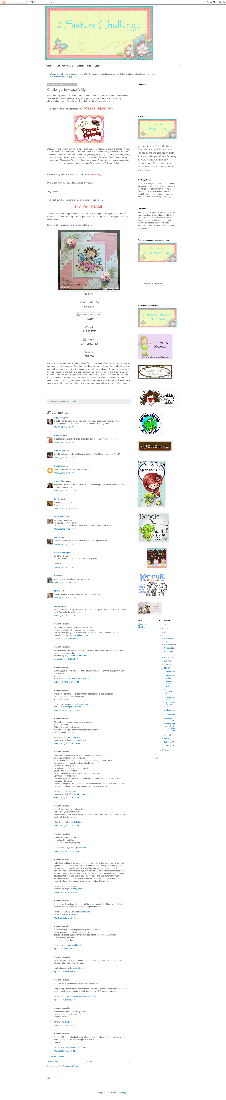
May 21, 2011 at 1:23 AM (64, 427)
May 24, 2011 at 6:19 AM (64, 544)
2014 (164, 625)
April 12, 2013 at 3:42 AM (64, 1000)
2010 (164, 750)
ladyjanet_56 (59, 451)
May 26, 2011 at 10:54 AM (65, 598)
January (167, 746)
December (168, 639)
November (168, 644)
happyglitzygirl (60, 418)
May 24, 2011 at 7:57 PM (64, 567)
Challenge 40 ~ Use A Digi (169, 683)
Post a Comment (58, 1056)
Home (49, 66)
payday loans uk (79, 968)
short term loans (78, 945)
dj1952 (57, 591)
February (168, 742)
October (167, 648)
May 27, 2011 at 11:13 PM (64, 616)
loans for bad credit (79, 656)
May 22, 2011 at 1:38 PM (64, 458)
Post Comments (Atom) (68, 1066)
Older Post (126, 1062)
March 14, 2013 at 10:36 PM (65, 892)
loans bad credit (81, 635)
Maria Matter (59, 517)
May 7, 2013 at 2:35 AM (64, 1025)
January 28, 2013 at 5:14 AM (66, 659)
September (168, 652)
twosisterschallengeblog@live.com (64, 77)
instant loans (84, 912)
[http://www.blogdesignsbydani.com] (48, 1078)
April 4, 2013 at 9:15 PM (64, 949)
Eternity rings (70, 791)
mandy (57, 537)
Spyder (57, 499)
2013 (164, 628)
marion (57, 606)
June (166, 665)
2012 (164, 632)
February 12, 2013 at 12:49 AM (67, 744)
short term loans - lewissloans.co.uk (81, 996)
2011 (164, 635)
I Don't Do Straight (62, 553)
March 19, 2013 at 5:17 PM (65, 918)
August (167, 657)
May (166, 668)
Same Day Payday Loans (75, 1047)
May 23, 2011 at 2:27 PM (64, 529)
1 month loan (77, 737)
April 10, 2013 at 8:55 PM (64, 972)
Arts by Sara (59, 481)
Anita (56, 575)
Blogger (124, 1093)
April (166, 735)
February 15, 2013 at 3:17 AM (66, 798)
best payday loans (81, 704)
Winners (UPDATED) (169, 692)
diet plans (78, 822)
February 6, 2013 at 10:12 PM (66, 682)
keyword (82, 848)
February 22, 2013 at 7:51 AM (66, 826)
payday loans (70, 886)
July (166, 661)
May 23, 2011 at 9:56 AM (64, 473)
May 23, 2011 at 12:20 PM (65, 508)
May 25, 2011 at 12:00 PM (65, 582)
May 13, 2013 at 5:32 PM (64, 1051)
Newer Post (53, 1062)
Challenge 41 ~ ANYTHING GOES (170, 674)
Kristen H (58, 435)
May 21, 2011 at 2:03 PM (64, 442)
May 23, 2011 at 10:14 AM (65, 491)
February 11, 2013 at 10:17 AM (67, 710)
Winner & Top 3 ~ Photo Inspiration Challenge (169, 727)
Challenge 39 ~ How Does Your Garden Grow (169, 702)
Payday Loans (67, 1022)
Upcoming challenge (169, 719)
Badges (98, 66)
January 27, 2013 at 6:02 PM (66, 639)
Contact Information (64, 66)
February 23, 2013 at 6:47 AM (66, 851)
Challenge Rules (84, 66)
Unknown (58, 466)
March (167, 739)
